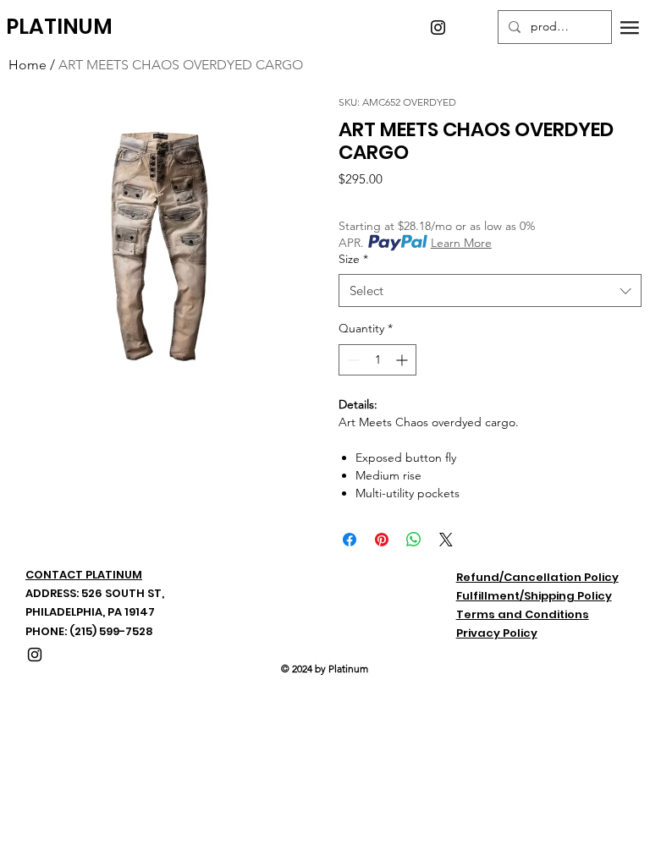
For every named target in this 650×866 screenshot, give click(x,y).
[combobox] (490, 290)
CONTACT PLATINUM (83, 575)
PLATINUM (59, 26)
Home (27, 65)
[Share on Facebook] (349, 539)
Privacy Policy (496, 633)
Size (353, 258)
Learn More (461, 242)
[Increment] (403, 360)
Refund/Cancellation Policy (537, 577)
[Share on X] (446, 539)
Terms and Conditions (522, 614)
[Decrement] (351, 360)
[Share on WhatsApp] (414, 539)
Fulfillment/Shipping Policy (534, 596)
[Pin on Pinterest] (382, 539)
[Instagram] (438, 27)
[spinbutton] (377, 360)
